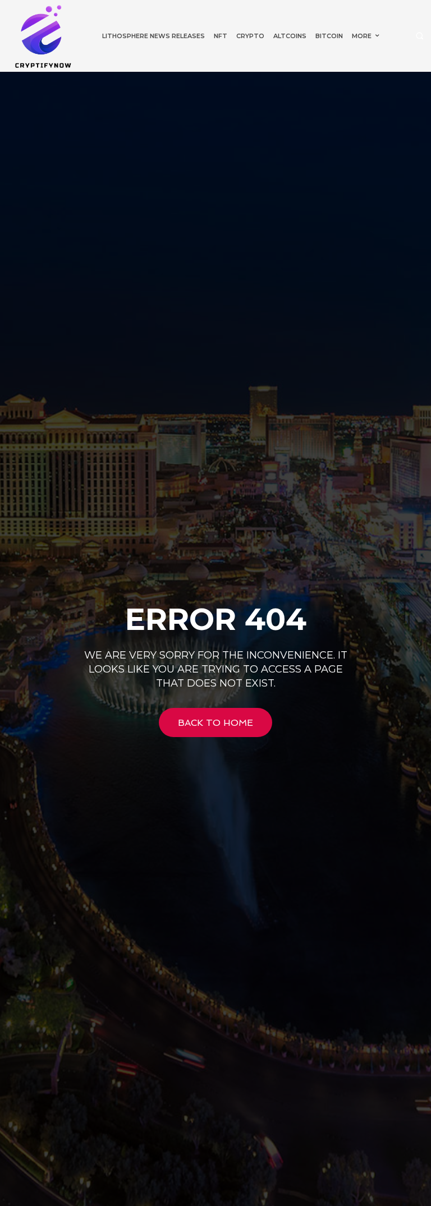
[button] (419, 36)
